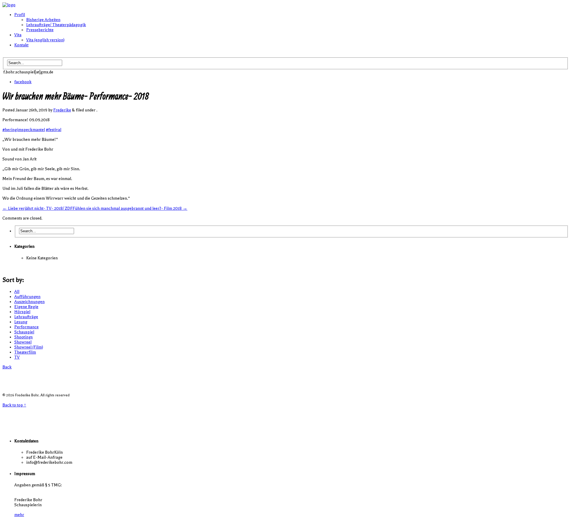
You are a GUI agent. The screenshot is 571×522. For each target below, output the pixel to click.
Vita (17, 34)
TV (17, 357)
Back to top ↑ (14, 405)
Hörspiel (22, 311)
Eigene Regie (26, 306)
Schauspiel (24, 332)
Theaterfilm (25, 352)
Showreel (23, 342)
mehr (19, 514)
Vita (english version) (45, 39)
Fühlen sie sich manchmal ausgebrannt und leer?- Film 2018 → (130, 208)
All (16, 291)
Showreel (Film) (28, 347)
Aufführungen (27, 296)
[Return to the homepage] (8, 4)
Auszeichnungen (29, 301)
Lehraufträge (26, 316)
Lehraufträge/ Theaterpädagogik (56, 24)
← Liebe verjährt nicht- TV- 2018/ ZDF (37, 208)
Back (7, 367)
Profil (19, 14)
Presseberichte (40, 29)
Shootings (23, 337)
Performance (26, 326)
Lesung (20, 321)
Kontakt (21, 45)
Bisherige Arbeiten (43, 19)
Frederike (62, 110)
